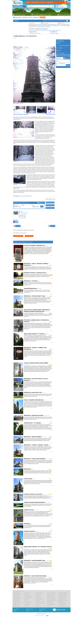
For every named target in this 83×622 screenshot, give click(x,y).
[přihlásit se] (67, 1)
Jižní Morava (38, 595)
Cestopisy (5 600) (16, 592)
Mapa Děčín (62, 23)
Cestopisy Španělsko (17, 598)
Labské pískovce (41, 26)
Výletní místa (48, 30)
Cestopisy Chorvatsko (17, 603)
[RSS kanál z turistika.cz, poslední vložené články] (47, 615)
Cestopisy (15, 38)
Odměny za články (29, 609)
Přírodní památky (40, 30)
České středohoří (47, 26)
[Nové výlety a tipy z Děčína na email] (67, 20)
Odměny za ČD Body (50, 205)
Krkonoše (37, 600)
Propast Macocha (28, 597)
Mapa (60, 42)
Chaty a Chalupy (61, 53)
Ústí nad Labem (41, 24)
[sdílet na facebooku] (14, 221)
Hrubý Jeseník (38, 597)
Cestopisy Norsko (16, 600)
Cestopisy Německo (16, 597)
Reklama (14, 610)
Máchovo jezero (27, 592)
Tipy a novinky (32, 23)
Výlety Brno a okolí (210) (62, 594)
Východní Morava (39, 594)
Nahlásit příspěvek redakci (22, 218)
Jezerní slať (26, 594)
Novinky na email (60, 609)
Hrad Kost (26, 598)
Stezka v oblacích (28, 603)
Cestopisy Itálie (16, 595)
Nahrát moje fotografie (50, 114)
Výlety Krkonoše (50, 601)
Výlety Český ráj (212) (51, 595)
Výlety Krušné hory (50, 603)
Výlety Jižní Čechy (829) (51, 594)
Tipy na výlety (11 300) (39, 8)
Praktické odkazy (42, 609)
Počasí (60, 50)
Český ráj (37, 604)
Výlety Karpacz (61, 601)
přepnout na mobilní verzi (41, 613)
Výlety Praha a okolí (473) (63, 592)
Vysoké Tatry (38, 606)
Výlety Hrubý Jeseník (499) (51, 600)
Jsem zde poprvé (16, 609)
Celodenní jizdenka (49, 207)
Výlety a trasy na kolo (62, 603)
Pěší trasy (56, 33)
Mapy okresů (31, 8)
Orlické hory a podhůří (40, 603)
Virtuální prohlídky (61, 604)
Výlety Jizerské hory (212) (51, 598)
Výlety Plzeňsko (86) (62, 595)
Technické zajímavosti (55, 30)
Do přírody (31, 33)
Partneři (27, 610)
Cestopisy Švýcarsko (17, 601)
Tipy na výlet (32, 31)
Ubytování (60, 47)
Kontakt (40, 610)
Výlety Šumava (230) (50, 597)
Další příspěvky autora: (22, 214)
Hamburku (48, 25)
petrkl (22, 103)
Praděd (26, 600)
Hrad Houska (27, 604)
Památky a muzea (32, 30)
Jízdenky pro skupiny (50, 202)
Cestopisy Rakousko (17, 594)
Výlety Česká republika (51, 592)
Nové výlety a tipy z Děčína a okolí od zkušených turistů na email (54, 20)
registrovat (66, 2)
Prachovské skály (28, 601)
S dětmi (39, 33)
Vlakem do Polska (16, 606)
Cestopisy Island (16, 604)
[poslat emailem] (17, 221)
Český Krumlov (27, 606)
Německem (54, 24)
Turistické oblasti (39, 592)
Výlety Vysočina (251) (62, 598)
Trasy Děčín (53, 31)
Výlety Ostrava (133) (62, 597)
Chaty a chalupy (46, 23)
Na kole (35, 33)
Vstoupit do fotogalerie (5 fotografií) (20, 114)
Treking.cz (49, 606)
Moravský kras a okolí (40, 601)
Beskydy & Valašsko (39, 598)
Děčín (16, 21)
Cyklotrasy (52, 33)
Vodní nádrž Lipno (28, 595)
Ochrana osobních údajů (62, 606)
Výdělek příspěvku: (21, 213)
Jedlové (41, 129)
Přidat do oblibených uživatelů (24, 212)
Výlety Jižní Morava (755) (62, 600)
